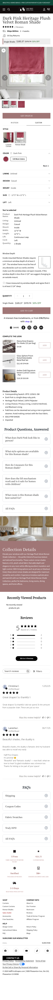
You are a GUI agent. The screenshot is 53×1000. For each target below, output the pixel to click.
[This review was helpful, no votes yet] (43, 717)
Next (45, 166)
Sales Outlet (7, 913)
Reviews (29, 913)
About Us (29, 903)
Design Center (8, 927)
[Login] (44, 9)
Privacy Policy (8, 961)
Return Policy (31, 927)
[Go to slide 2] (13, 104)
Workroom (30, 909)
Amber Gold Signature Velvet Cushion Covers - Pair (26, 372)
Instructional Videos (10, 930)
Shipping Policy (31, 930)
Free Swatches (8, 919)
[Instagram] (29, 327)
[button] (4, 9)
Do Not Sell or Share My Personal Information (20, 967)
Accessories (7, 916)
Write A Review (26, 658)
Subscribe (46, 943)
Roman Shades (8, 909)
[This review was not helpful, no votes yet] (48, 717)
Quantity (7, 296)
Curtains (6, 903)
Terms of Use (40, 961)
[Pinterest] (35, 327)
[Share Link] (41, 327)
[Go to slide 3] (21, 104)
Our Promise (31, 906)
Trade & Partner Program (35, 916)
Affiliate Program (32, 919)
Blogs (28, 933)
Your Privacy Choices (11, 964)
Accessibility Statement (24, 961)
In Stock (14, 122)
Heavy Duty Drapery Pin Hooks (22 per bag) (26, 342)
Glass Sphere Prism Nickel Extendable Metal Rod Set (25, 357)
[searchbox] (14, 671)
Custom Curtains (9, 906)
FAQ (4, 933)
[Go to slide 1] (5, 104)
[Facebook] (23, 327)
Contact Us (12, 958)
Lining (10, 173)
